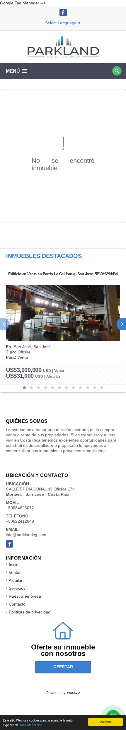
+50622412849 (20, 521)
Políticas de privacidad (29, 612)
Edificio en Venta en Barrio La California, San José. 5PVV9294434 (63, 274)
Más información (31, 725)
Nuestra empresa (25, 596)
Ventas (15, 572)
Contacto (17, 604)
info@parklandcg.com (26, 534)
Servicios (17, 588)
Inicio (13, 564)
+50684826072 (20, 507)
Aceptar (105, 721)
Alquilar (16, 580)
